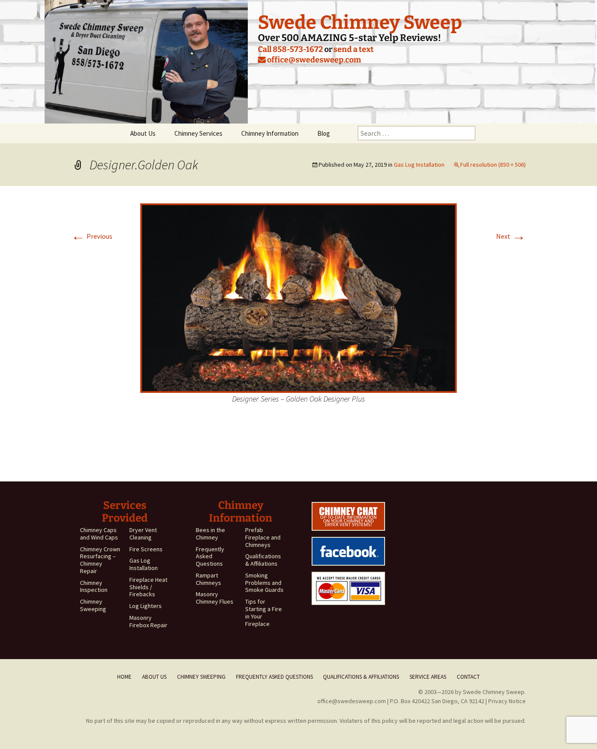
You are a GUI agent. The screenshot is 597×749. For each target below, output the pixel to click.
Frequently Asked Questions (210, 556)
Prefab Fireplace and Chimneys (263, 537)
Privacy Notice (507, 701)
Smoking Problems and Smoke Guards (264, 582)
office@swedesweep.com (313, 60)
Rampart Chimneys (208, 579)
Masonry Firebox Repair (148, 621)
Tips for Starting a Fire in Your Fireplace (263, 612)
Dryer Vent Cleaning (143, 533)
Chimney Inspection (94, 586)
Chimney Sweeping (93, 605)
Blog (323, 133)
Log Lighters (145, 606)
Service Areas (428, 676)
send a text (353, 49)
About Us (143, 133)
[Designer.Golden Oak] (298, 297)
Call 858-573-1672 (290, 49)
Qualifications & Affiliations (263, 559)
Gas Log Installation (419, 164)
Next (511, 236)
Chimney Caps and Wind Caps (99, 533)
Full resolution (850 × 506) (493, 164)
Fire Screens (146, 549)
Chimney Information (269, 133)
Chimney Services (198, 133)
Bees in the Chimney (210, 533)
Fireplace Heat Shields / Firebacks (148, 587)
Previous (91, 236)
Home (124, 676)
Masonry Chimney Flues (214, 597)
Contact (468, 676)
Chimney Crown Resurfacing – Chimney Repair (100, 560)
